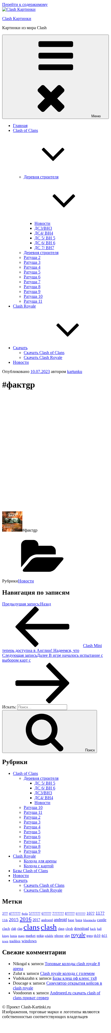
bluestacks (89, 920)
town (5, 941)
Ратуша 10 (33, 296)
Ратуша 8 (32, 286)
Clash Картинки (16, 18)
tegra (89, 936)
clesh (69, 929)
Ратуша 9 (32, 291)
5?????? (34, 913)
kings (5, 935)
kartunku (74, 371)
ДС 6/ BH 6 (44, 243)
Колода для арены (40, 861)
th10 (97, 936)
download (81, 929)
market (31, 936)
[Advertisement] (55, 451)
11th (5, 920)
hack (93, 928)
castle (101, 920)
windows (29, 941)
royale (78, 935)
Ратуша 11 (33, 301)
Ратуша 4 (32, 267)
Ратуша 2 (32, 257)
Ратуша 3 (32, 262)
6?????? (46, 913)
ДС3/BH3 (43, 228)
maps (21, 935)
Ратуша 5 (32, 272)
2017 (36, 920)
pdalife (49, 935)
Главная (20, 125)
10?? (90, 913)
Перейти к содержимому (25, 4)
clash (49, 927)
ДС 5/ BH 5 (44, 238)
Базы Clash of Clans (30, 870)
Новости (42, 223)
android (60, 919)
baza (78, 920)
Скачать (20, 347)
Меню (96, 116)
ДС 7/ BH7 (44, 247)
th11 (104, 936)
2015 (14, 919)
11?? (100, 913)
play (67, 936)
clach (6, 929)
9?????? (80, 913)
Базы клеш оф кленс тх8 (75, 978)
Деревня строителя (41, 252)
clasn (61, 929)
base (71, 920)
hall (99, 928)
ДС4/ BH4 (43, 233)
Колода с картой (39, 866)
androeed (47, 920)
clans (31, 927)
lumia (13, 935)
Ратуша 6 (32, 277)
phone (59, 936)
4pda (25, 913)
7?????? (58, 913)
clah (13, 929)
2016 (26, 919)
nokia (40, 936)
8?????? (70, 913)
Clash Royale (24, 306)
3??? (5, 913)
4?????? (14, 913)
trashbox (14, 941)
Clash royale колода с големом (67, 973)
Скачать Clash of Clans (44, 352)
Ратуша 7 (32, 281)
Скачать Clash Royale (43, 357)
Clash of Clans (25, 773)
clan (19, 929)
